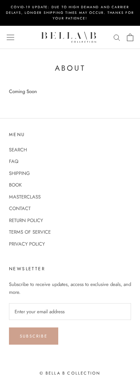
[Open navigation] (10, 37)
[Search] (116, 37)
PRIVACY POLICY (27, 243)
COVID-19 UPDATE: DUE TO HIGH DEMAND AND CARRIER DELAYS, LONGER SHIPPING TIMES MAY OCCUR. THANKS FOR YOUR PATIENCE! (70, 12)
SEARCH (18, 149)
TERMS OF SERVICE (30, 231)
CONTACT (20, 208)
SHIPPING (19, 173)
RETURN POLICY (26, 220)
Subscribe (33, 336)
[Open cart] (130, 37)
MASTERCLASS (25, 196)
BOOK (15, 184)
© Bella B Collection (70, 373)
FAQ (13, 161)
